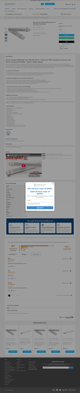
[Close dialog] (53, 184)
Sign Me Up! (40, 207)
